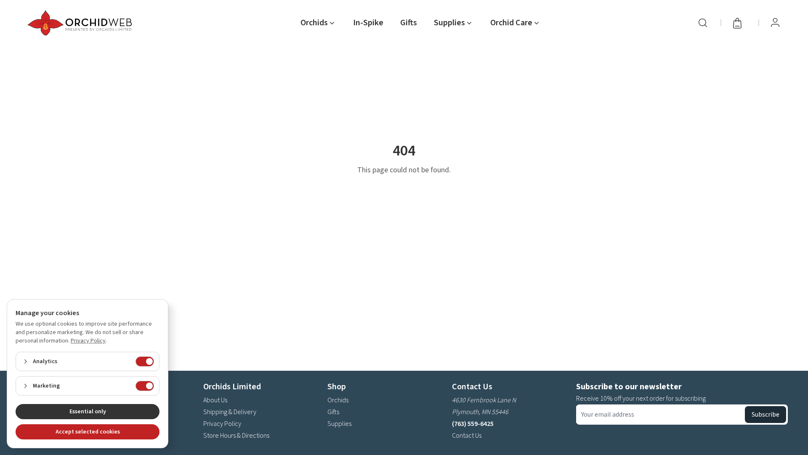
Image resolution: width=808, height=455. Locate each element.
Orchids (337, 400)
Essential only (87, 411)
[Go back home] (81, 22)
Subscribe (765, 414)
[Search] (703, 23)
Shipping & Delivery (229, 412)
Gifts (408, 23)
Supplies (339, 423)
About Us (215, 400)
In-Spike (368, 23)
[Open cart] (739, 22)
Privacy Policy (222, 423)
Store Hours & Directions (236, 435)
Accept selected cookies (88, 432)
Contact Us (466, 435)
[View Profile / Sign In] (775, 23)
